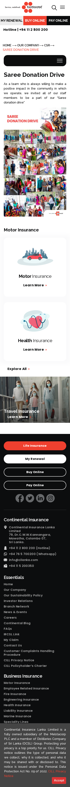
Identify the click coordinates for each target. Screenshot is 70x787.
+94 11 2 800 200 (33, 29)
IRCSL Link (11, 634)
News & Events (15, 612)
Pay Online (58, 20)
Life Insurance (35, 446)
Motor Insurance (17, 683)
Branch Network (16, 606)
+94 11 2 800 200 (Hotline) (29, 548)
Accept (59, 780)
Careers (10, 618)
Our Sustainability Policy (23, 595)
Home (8, 584)
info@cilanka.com (23, 560)
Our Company (15, 590)
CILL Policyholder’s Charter (25, 666)
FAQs (8, 629)
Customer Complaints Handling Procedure (29, 653)
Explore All (17, 369)
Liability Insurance (18, 711)
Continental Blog (17, 623)
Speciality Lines (16, 722)
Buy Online (35, 20)
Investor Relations (18, 601)
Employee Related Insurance (26, 688)
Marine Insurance (17, 716)
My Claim (11, 640)
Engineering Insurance (21, 700)
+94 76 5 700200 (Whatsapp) (32, 554)
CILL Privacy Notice (19, 660)
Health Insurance (17, 705)
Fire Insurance (15, 694)
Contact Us (13, 645)
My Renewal (12, 20)
